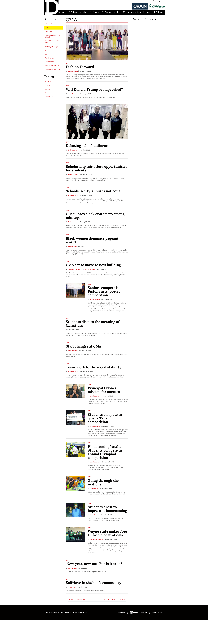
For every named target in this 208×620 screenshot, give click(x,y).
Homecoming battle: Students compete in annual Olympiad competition (105, 452)
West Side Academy (52, 65)
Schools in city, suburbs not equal (94, 191)
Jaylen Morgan (73, 71)
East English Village (51, 47)
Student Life (49, 97)
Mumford (48, 54)
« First (71, 599)
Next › (114, 599)
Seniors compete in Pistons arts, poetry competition (104, 291)
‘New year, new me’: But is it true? (94, 564)
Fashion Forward (80, 67)
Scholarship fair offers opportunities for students (96, 168)
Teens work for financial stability (93, 367)
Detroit (47, 85)
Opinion (47, 89)
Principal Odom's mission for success (104, 390)
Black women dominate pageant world (92, 240)
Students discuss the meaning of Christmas (92, 324)
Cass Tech (48, 24)
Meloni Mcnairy (90, 269)
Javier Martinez (73, 94)
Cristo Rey (48, 31)
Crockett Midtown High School (53, 36)
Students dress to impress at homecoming (107, 509)
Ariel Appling (72, 246)
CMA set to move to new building (93, 265)
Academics (48, 81)
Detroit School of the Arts (52, 42)
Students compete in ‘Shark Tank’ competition (105, 418)
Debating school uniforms (87, 145)
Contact (108, 12)
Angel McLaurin (73, 195)
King (46, 50)
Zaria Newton (72, 150)
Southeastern (49, 62)
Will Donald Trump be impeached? (94, 89)
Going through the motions (103, 482)
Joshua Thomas (73, 174)
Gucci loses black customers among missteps (95, 216)
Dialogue (62, 12)
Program (97, 12)
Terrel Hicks (72, 587)
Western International (52, 69)
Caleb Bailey (94, 488)
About (85, 12)
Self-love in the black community (93, 582)
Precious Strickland (74, 269)
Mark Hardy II (72, 568)
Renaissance (49, 58)
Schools (74, 12)
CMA (46, 27)
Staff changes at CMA (83, 346)
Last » (122, 599)
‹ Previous (81, 599)
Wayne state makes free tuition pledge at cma (107, 533)
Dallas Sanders (95, 299)
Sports (47, 93)
